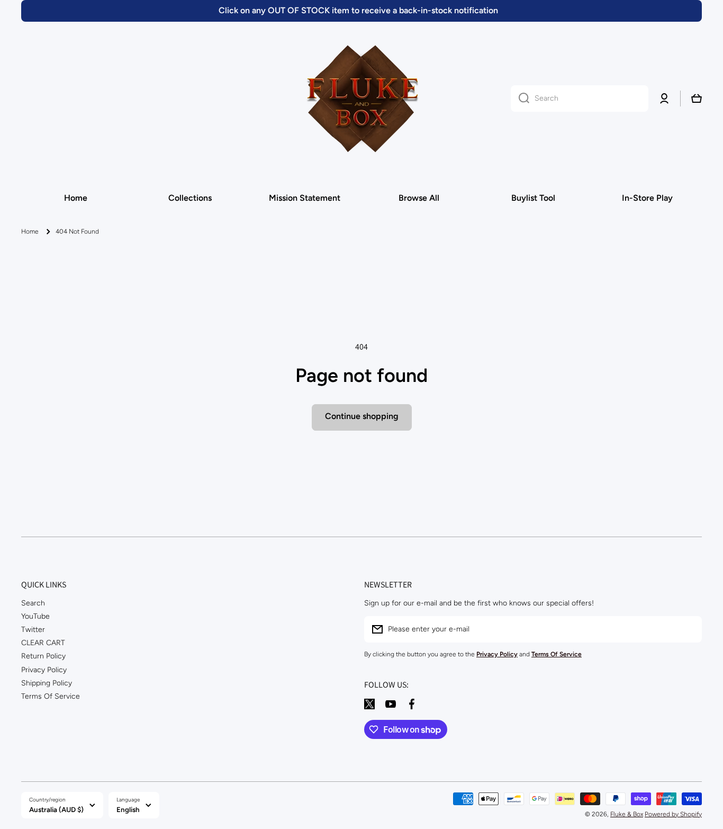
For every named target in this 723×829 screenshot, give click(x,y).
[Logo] (361, 98)
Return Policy (43, 656)
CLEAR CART (43, 642)
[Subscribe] (688, 629)
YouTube (35, 616)
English (128, 809)
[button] (696, 98)
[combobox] (579, 98)
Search (33, 603)
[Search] (520, 98)
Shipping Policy (46, 683)
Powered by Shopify (673, 814)
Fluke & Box (626, 814)
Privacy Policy (44, 669)
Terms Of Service (50, 696)
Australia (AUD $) (56, 809)
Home (30, 231)
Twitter (33, 629)
